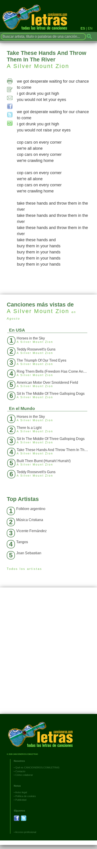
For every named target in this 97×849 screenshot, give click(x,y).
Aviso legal (21, 792)
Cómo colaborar (24, 775)
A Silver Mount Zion (38, 66)
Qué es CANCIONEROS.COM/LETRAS (37, 767)
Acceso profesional (25, 832)
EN (90, 28)
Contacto (20, 771)
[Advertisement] (48, 654)
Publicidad (20, 799)
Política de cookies (25, 796)
